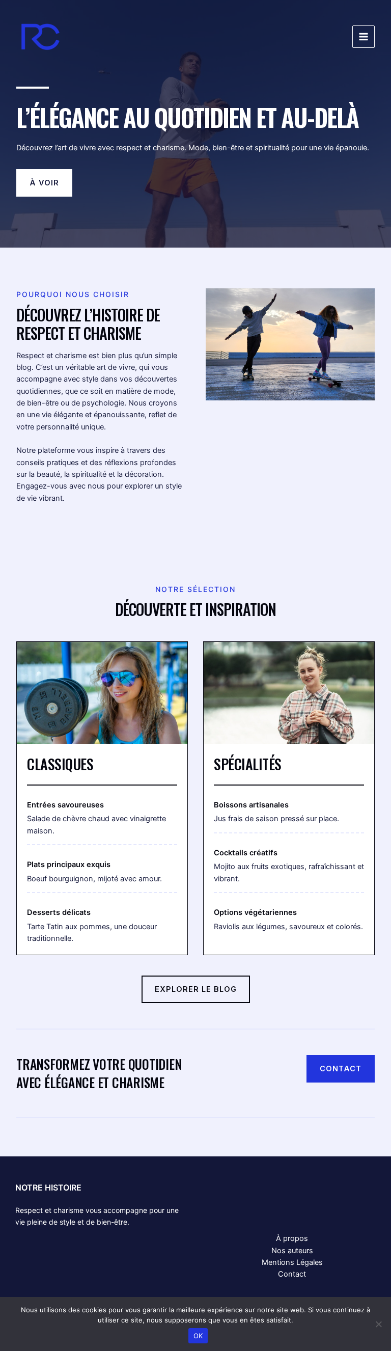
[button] (44, 183)
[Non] (378, 1324)
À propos (292, 1238)
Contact (292, 1274)
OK (198, 1336)
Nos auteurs (292, 1250)
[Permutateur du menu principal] (363, 36)
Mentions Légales (292, 1262)
